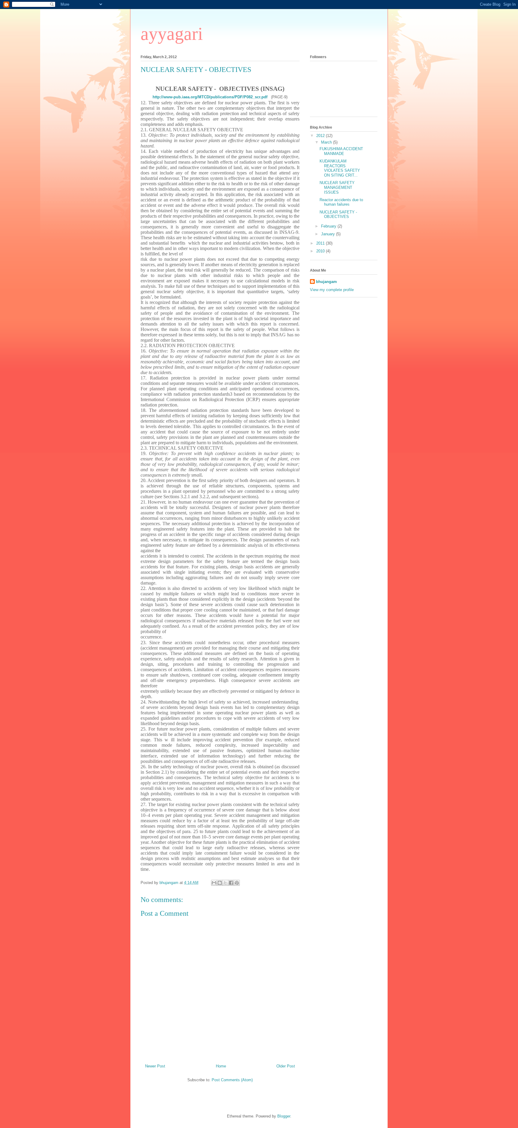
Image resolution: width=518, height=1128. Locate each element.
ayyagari (172, 34)
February (329, 226)
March (327, 142)
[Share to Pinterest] (237, 883)
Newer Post (155, 1066)
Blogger (283, 1116)
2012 (321, 135)
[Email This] (214, 883)
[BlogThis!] (220, 883)
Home (221, 1066)
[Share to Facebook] (231, 883)
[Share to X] (225, 883)
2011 (321, 243)
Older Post (285, 1066)
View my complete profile (332, 289)
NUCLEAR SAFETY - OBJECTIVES (338, 214)
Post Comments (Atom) (232, 1080)
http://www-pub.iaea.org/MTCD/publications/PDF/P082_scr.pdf (210, 97)
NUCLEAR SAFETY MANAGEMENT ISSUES (337, 187)
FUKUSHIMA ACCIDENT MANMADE (341, 151)
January (328, 234)
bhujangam (326, 281)
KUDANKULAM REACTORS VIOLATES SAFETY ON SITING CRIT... (340, 168)
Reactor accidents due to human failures (341, 202)
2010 (321, 251)
